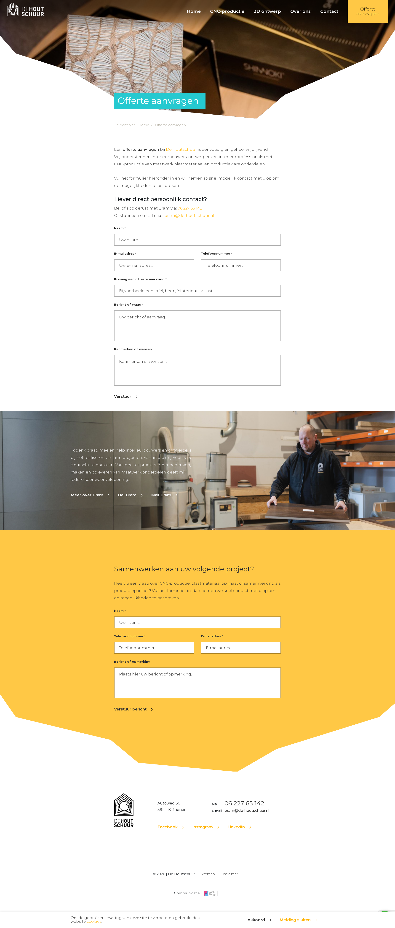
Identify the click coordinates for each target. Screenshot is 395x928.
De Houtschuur (25, 12)
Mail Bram (161, 495)
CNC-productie (227, 11)
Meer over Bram (87, 495)
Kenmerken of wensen (133, 349)
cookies (94, 921)
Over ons (300, 11)
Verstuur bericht (130, 709)
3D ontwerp (267, 11)
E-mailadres (125, 253)
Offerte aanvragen (367, 11)
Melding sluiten (295, 919)
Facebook (167, 827)
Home (194, 11)
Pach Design (211, 893)
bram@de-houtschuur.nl (189, 215)
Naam (120, 228)
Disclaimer (229, 874)
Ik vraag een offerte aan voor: (140, 279)
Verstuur (122, 396)
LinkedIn (236, 827)
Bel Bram (127, 495)
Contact (329, 11)
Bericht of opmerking (132, 661)
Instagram (202, 827)
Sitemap (207, 874)
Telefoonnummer (216, 253)
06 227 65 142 (190, 208)
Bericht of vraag (128, 304)
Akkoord (256, 919)
